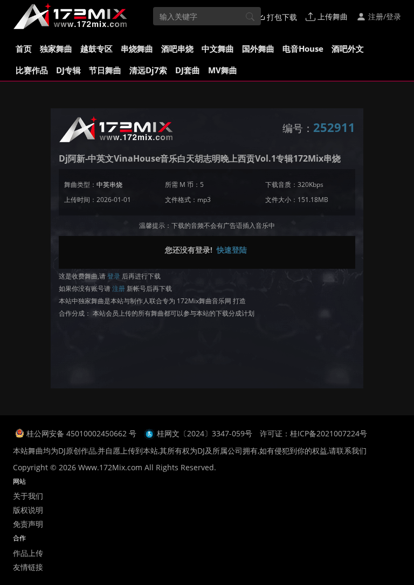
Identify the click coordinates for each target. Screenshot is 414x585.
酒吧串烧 (177, 48)
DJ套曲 (187, 70)
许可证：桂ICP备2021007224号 (313, 433)
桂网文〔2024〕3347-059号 (204, 433)
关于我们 (28, 496)
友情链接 (28, 567)
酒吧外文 (348, 48)
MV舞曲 (222, 70)
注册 (118, 288)
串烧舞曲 (137, 48)
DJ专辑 (68, 70)
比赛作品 (32, 70)
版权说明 (28, 510)
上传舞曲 (331, 16)
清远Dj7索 (148, 70)
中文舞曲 (218, 48)
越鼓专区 (96, 48)
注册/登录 (383, 16)
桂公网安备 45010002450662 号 (82, 433)
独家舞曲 (56, 48)
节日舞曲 (105, 70)
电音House (302, 48)
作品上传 (28, 553)
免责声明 (28, 524)
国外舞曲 (258, 48)
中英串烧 (109, 184)
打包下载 (281, 17)
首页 (24, 48)
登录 (113, 276)
